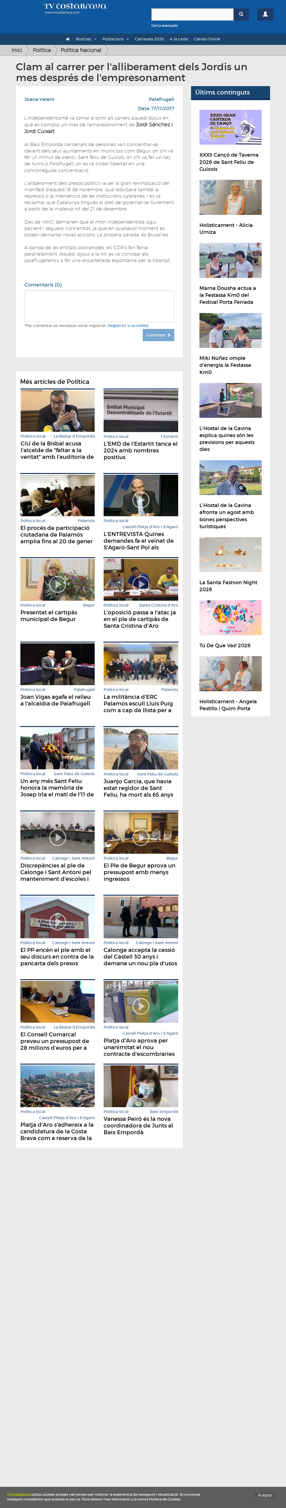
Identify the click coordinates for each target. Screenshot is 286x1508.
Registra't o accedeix (128, 325)
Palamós (86, 520)
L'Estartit (169, 436)
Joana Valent (39, 99)
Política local (33, 436)
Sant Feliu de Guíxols (74, 774)
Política (42, 50)
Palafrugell (161, 99)
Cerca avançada (164, 25)
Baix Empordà (164, 1111)
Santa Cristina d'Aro (158, 605)
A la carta (179, 39)
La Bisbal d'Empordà (74, 436)
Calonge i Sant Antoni (73, 858)
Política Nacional (81, 50)
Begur (89, 605)
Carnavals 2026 (149, 39)
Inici (17, 50)
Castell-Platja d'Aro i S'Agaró (150, 527)
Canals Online (207, 39)
